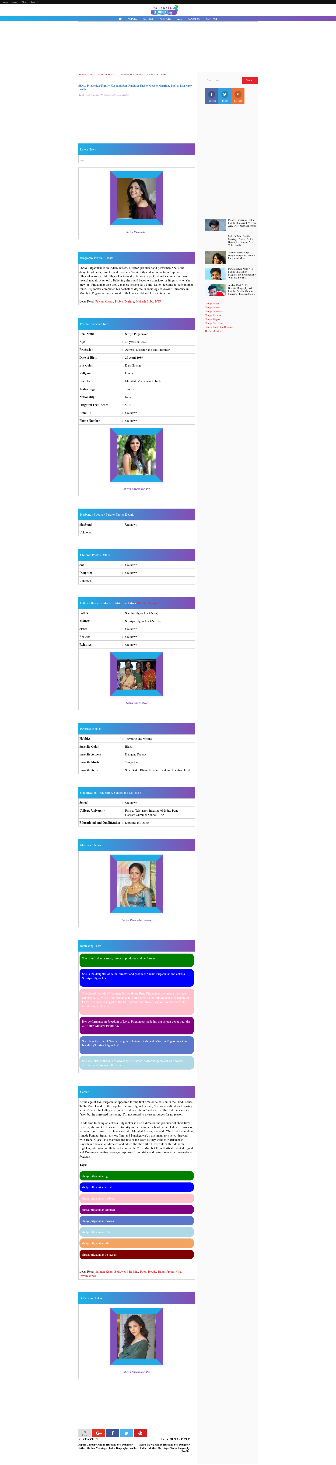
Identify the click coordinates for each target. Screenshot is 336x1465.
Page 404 (35, 2)
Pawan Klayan (104, 301)
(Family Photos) (147, 603)
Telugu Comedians (214, 311)
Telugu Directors (213, 323)
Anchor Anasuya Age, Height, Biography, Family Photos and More (241, 255)
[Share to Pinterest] (140, 1433)
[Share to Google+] (98, 1433)
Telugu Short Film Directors (219, 327)
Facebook (212, 100)
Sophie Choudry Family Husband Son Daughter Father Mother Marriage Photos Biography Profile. (107, 1446)
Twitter (225, 100)
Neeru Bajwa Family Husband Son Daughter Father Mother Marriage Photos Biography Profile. (164, 1448)
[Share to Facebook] (112, 1433)
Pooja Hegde (148, 1271)
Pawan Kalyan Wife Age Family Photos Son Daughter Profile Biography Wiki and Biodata (242, 273)
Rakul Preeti (166, 1271)
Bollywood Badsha (126, 1271)
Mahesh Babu (144, 301)
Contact (15, 2)
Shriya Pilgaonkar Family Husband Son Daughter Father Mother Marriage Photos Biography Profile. (135, 87)
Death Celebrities (213, 331)
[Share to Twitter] (126, 1433)
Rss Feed (238, 100)
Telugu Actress (212, 307)
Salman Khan (104, 1271)
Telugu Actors (212, 303)
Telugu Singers (212, 319)
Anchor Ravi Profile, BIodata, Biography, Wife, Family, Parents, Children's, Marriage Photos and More (242, 289)
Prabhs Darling (124, 301)
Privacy (25, 2)
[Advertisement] (168, 47)
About (5, 2)
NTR (158, 301)
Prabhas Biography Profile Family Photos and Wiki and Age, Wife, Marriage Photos (242, 223)
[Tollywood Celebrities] (120, 18)
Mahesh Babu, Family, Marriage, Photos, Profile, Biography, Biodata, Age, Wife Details (241, 241)
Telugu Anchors (213, 315)
